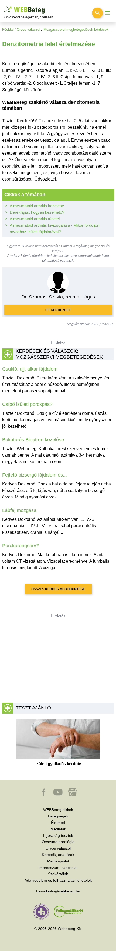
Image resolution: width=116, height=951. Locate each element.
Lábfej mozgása (19, 510)
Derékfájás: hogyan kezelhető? (37, 212)
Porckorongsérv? (20, 545)
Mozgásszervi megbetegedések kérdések (75, 30)
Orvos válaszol (28, 30)
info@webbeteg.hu (64, 891)
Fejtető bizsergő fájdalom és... (34, 475)
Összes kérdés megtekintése (58, 589)
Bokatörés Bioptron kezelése (33, 439)
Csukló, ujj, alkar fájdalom (29, 369)
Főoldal (7, 30)
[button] (44, 795)
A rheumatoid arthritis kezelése (37, 205)
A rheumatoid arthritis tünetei (35, 218)
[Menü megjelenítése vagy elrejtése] (107, 13)
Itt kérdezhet (58, 310)
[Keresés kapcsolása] (97, 13)
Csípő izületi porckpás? (27, 404)
